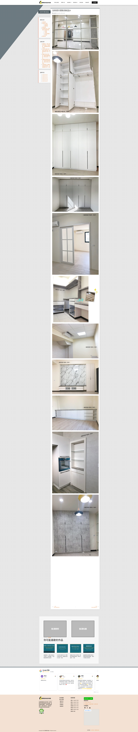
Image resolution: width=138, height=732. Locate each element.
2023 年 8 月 (44, 81)
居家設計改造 (44, 23)
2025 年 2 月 (44, 78)
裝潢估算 (81, 2)
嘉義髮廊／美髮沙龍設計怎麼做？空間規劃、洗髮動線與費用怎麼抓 (49, 656)
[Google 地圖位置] (90, 707)
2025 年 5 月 (44, 77)
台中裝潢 (92, 730)
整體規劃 (46, 25)
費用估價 (44, 36)
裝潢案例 (69, 2)
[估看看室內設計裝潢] (45, 2)
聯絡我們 (87, 2)
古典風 (45, 31)
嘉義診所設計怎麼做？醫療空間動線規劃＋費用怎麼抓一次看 (75, 656)
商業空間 (44, 22)
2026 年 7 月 (44, 76)
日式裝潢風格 (47, 33)
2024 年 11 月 (45, 79)
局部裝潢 (46, 24)
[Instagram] (88, 707)
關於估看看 (56, 2)
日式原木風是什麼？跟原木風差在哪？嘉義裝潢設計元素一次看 (62, 656)
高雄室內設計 (97, 730)
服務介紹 (63, 2)
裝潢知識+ (75, 2)
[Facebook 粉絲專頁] (85, 707)
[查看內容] (49, 648)
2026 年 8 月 (44, 74)
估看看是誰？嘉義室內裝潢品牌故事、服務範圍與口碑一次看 (46, 66)
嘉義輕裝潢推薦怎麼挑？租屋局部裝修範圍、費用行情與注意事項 (88, 656)
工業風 (45, 32)
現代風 (45, 34)
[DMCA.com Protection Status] (46, 711)
